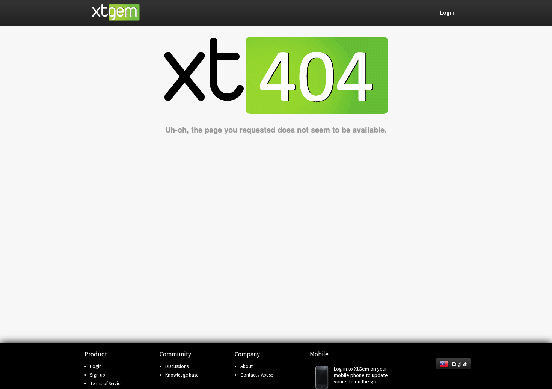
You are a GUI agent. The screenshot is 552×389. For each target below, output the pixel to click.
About (246, 366)
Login (96, 366)
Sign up (97, 375)
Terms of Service (106, 383)
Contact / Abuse (256, 375)
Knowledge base (181, 375)
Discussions (177, 366)
